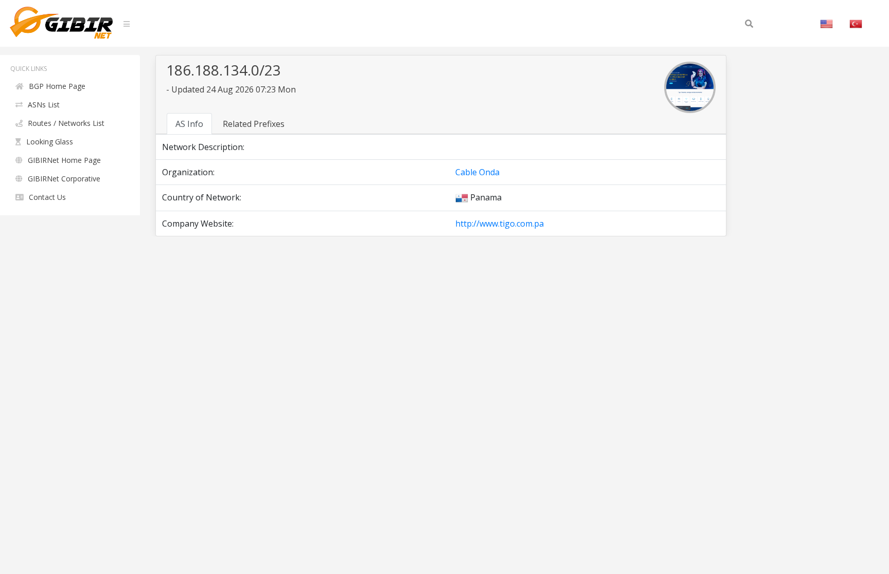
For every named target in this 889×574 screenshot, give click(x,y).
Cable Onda (477, 172)
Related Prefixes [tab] (254, 123)
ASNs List (44, 104)
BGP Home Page (57, 86)
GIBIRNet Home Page (64, 160)
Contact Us (47, 197)
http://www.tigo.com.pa (499, 223)
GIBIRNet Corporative (64, 178)
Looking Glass (49, 141)
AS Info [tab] (189, 123)
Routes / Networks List (66, 123)
